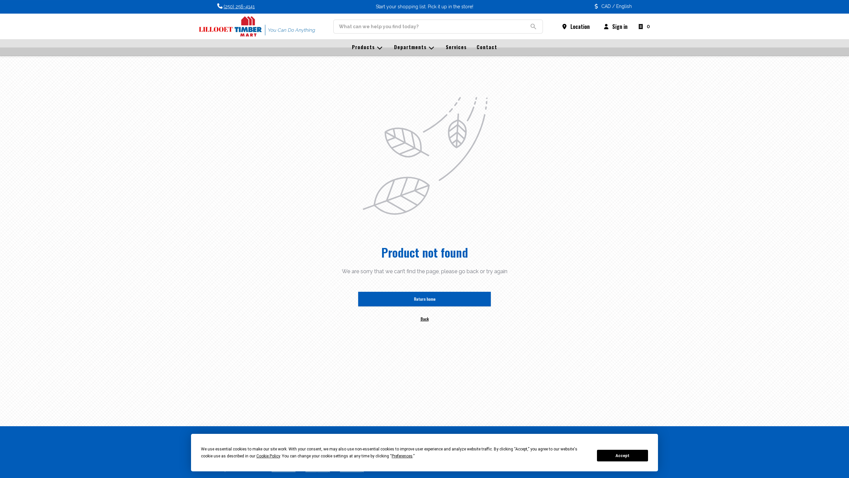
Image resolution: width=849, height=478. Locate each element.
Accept (622, 455)
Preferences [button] (402, 456)
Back (425, 319)
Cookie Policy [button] (268, 456)
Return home (424, 299)
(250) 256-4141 (239, 6)
